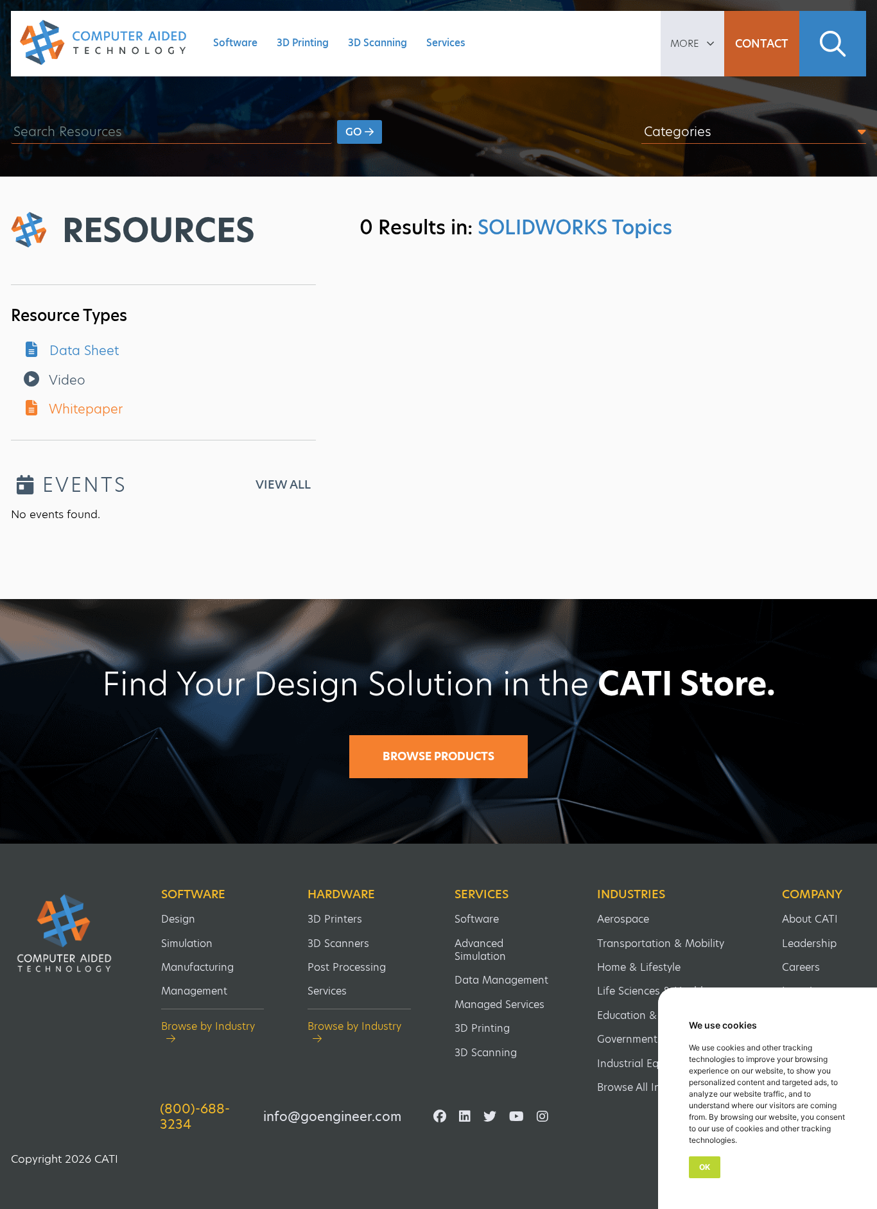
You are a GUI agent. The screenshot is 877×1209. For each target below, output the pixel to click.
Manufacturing (197, 967)
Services (445, 42)
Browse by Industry (208, 1027)
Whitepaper (84, 409)
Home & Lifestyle (639, 967)
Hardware (341, 894)
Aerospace (623, 919)
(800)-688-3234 (195, 1116)
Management (194, 991)
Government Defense (649, 1039)
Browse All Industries (648, 1087)
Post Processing (347, 967)
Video (65, 380)
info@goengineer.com (332, 1117)
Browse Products (438, 756)
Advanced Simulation (480, 950)
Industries (631, 894)
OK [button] (704, 1167)
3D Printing (303, 42)
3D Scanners (338, 943)
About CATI (810, 919)
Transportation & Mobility (660, 943)
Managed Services (499, 1004)
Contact (761, 43)
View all (283, 485)
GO (355, 132)
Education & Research (651, 1015)
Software (235, 42)
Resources (158, 230)
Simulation (187, 943)
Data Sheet (82, 351)
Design (178, 919)
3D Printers (335, 919)
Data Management (501, 980)
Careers (801, 967)
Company (812, 894)
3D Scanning (377, 42)
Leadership (809, 943)
